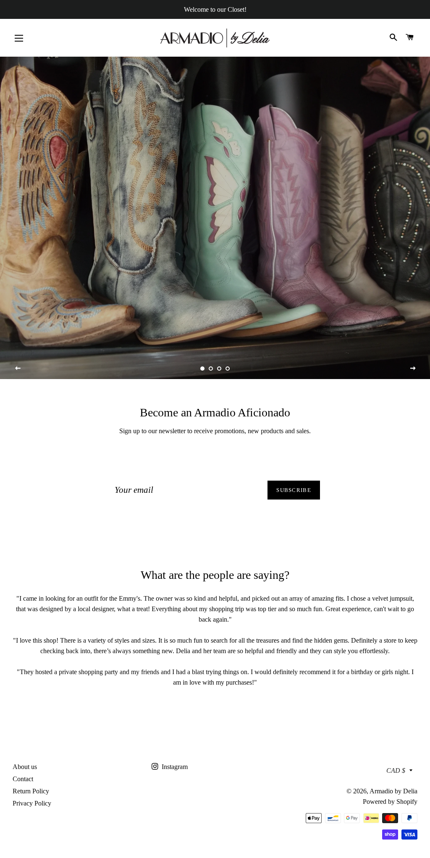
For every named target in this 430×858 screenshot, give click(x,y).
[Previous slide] (18, 368)
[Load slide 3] (219, 368)
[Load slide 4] (227, 368)
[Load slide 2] (211, 368)
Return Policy (31, 791)
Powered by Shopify (390, 801)
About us (25, 766)
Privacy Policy (32, 803)
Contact (23, 778)
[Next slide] (412, 368)
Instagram (174, 766)
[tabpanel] (215, 218)
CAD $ (395, 770)
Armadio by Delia (393, 791)
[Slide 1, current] (202, 368)
